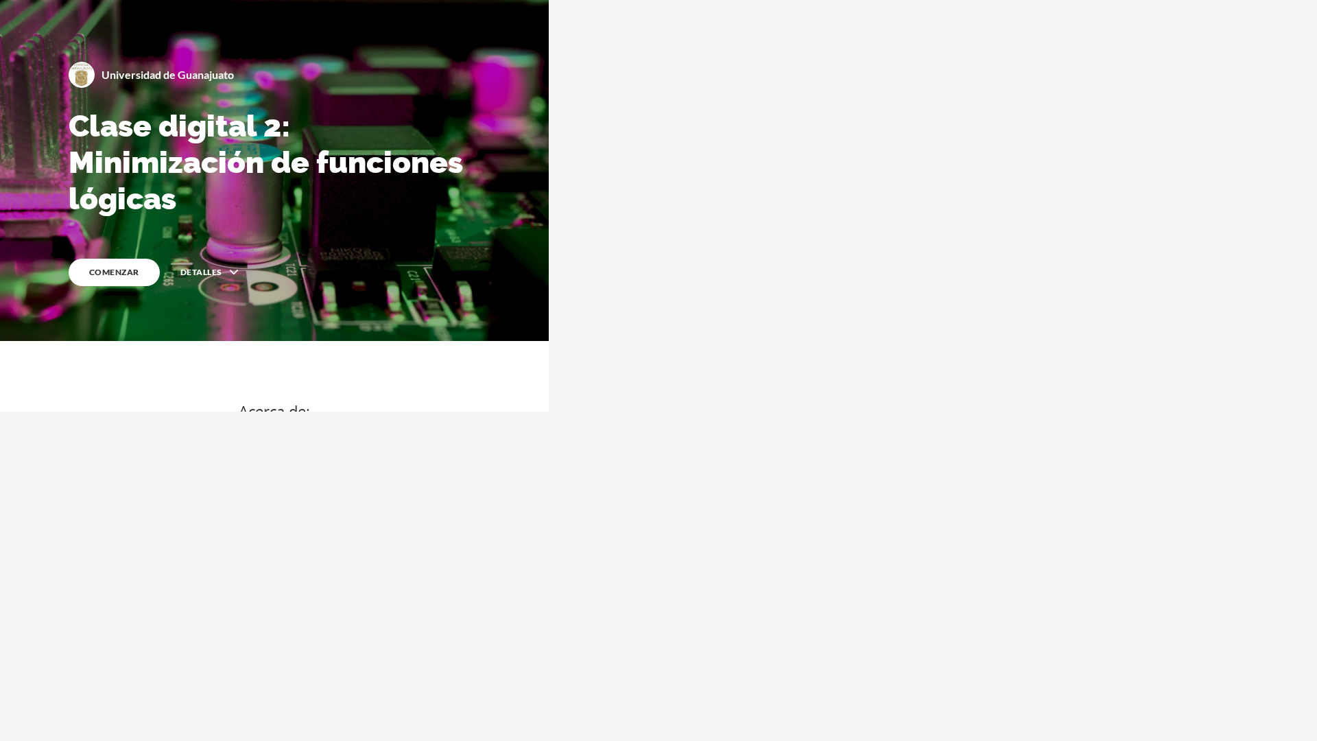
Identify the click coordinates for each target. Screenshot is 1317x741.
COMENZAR (114, 272)
